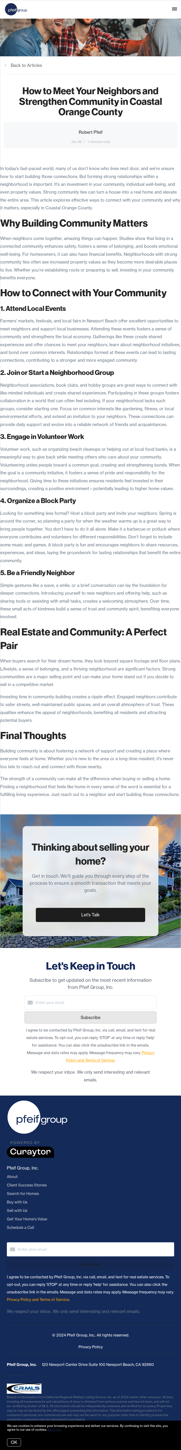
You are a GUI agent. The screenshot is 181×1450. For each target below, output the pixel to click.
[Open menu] (174, 9)
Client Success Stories (27, 1185)
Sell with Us (17, 1210)
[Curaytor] (30, 1156)
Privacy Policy (90, 1346)
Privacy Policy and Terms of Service (38, 1299)
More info (55, 1429)
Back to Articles (26, 65)
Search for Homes (23, 1193)
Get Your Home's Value (27, 1219)
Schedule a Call (20, 1227)
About (12, 1176)
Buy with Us (17, 1202)
